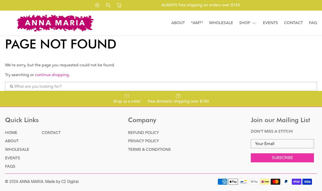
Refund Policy (143, 133)
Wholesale (221, 23)
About (178, 23)
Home (11, 133)
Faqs (10, 166)
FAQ (313, 23)
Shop (244, 23)
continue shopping (52, 75)
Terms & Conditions (149, 150)
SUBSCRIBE (282, 158)
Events (270, 23)
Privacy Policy (143, 141)
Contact (293, 23)
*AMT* (197, 23)
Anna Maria (31, 181)
